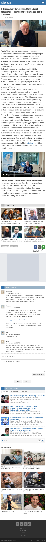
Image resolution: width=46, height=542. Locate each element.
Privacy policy (35, 540)
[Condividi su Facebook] (35, 247)
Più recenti (14, 392)
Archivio (24, 392)
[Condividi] (43, 247)
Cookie (43, 540)
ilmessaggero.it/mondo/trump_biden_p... (17, 320)
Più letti (5, 392)
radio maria (13, 246)
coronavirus (5, 246)
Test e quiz (23, 535)
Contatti (23, 528)
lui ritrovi (30, 143)
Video (23, 533)
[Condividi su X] (39, 247)
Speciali (23, 530)
